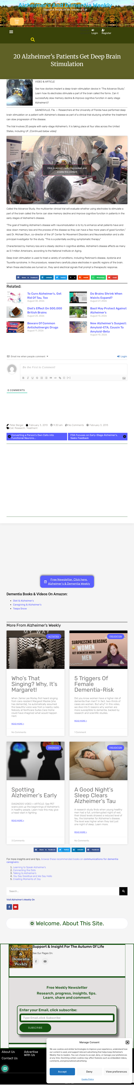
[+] (69, 377)
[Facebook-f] (9, 907)
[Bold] (23, 378)
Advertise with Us (31, 1053)
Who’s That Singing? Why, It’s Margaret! (34, 684)
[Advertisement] (67, 480)
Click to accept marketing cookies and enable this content (67, 170)
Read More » (17, 724)
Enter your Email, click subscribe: (48, 1010)
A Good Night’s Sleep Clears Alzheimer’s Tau (95, 795)
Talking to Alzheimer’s (24, 873)
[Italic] (28, 378)
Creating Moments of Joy (27, 879)
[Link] (60, 378)
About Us (8, 1052)
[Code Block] (55, 378)
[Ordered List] (41, 378)
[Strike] (37, 378)
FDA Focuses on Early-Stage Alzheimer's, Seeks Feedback (94, 437)
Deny (89, 1071)
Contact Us (10, 1058)
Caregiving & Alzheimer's (27, 604)
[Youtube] (15, 907)
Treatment (31, 428)
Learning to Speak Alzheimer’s (29, 867)
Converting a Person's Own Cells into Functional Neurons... (32, 437)
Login (123, 356)
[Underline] (32, 378)
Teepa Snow (20, 608)
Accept (62, 1071)
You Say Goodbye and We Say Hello (32, 876)
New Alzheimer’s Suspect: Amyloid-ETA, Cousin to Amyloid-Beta (108, 327)
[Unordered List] (46, 378)
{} (64, 377)
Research (20, 428)
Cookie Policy (88, 1079)
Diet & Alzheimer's (23, 600)
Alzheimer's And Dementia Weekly (65, 5)
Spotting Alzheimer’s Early (34, 792)
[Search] (123, 891)
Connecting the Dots (24, 870)
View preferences (116, 1071)
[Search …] (32, 39)
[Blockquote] (51, 378)
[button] (127, 1042)
